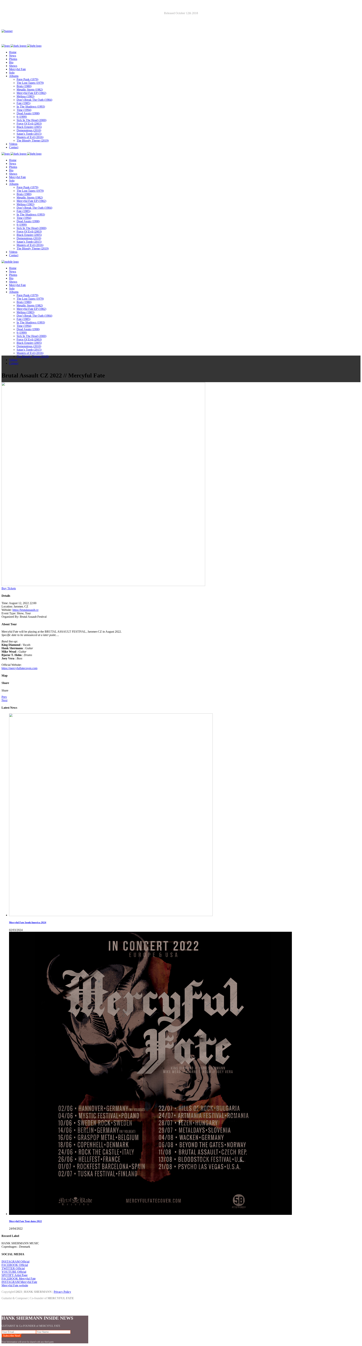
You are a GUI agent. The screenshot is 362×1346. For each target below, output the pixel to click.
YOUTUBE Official (14, 1271)
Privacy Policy (62, 1291)
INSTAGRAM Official (15, 1261)
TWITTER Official (13, 1268)
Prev (4, 696)
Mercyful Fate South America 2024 (27, 922)
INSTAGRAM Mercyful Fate (19, 1282)
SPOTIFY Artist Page (15, 1275)
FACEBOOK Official (15, 1265)
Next (4, 700)
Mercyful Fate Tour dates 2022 (25, 1221)
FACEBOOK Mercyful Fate (19, 1278)
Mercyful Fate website (15, 1285)
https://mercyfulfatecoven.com (19, 668)
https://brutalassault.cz (25, 609)
